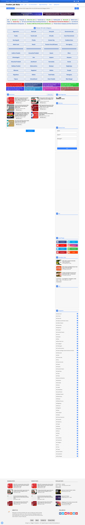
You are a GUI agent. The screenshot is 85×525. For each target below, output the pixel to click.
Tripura (16, 79)
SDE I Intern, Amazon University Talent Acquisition (68, 261)
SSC (67, 435)
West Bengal (69, 79)
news (67, 410)
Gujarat (51, 57)
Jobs (25, 4)
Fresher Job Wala (13, 4)
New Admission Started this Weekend (66, 21)
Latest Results (67, 391)
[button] (76, 8)
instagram (73, 245)
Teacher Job (45, 19)
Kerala (69, 61)
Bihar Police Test (67, 341)
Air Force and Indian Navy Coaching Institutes (41, 21)
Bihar (69, 53)
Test (67, 444)
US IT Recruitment (33, 4)
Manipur (51, 66)
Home (22, 4)
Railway (67, 426)
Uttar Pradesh (51, 79)
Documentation (25, 1)
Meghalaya (69, 66)
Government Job (69, 31)
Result (33, 44)
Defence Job (67, 352)
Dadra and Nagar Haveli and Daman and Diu (67, 350)
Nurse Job (70, 19)
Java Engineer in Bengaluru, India (69, 278)
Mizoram (16, 70)
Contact (63, 484)
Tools (50, 4)
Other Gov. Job (35, 19)
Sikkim (33, 74)
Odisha (51, 70)
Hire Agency (69, 44)
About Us (8, 1)
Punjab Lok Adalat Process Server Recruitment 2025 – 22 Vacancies (69, 273)
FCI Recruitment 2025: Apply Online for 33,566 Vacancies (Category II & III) (21, 491)
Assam (51, 53)
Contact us (13, 1)
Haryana (69, 57)
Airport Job (67, 318)
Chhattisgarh (15, 57)
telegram (62, 248)
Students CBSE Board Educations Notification (38, 23)
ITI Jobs (34, 40)
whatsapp (73, 248)
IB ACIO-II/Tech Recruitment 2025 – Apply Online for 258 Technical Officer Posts (33, 8)
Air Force (67, 316)
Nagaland (33, 70)
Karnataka (51, 61)
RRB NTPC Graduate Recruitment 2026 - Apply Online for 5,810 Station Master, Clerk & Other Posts (21, 485)
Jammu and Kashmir (67, 378)
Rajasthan (16, 74)
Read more (19, 102)
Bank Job (18, 19)
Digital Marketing (43, 4)
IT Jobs (15, 21)
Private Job (67, 419)
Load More (30, 130)
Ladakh (67, 387)
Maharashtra (33, 66)
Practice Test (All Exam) (51, 44)
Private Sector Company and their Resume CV (65, 23)
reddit (73, 252)
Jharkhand (33, 61)
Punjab (69, 70)
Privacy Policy (18, 1)
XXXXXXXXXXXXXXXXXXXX (16, 48)
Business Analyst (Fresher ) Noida (68, 490)
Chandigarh (67, 343)
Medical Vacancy (67, 401)
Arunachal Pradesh (34, 53)
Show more (50, 94)
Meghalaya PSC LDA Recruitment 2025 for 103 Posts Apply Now (69, 502)
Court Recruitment (69, 36)
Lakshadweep (67, 389)
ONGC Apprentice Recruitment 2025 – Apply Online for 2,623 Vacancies (21, 502)
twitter (73, 242)
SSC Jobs (53, 19)
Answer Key (23, 21)
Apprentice (16, 31)
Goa (34, 57)
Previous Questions (67, 417)
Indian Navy (67, 371)
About (37, 520)
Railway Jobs (61, 19)
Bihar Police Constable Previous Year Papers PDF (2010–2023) (69, 267)
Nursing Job (16, 40)
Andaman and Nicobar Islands (67, 320)
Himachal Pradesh (16, 61)
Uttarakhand (33, 79)
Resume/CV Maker (65, 496)
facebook (62, 242)
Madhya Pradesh (15, 66)
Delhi (67, 355)
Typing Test (56, 4)
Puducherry (67, 421)
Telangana (69, 74)
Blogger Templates (35, 523)
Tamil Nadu (51, 74)
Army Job (26, 19)
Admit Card (16, 44)
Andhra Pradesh (16, 53)
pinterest (62, 252)
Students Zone (69, 40)
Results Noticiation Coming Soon (15, 23)
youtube (62, 245)
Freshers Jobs (7, 21)
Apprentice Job (10, 19)
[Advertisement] (30, 142)
